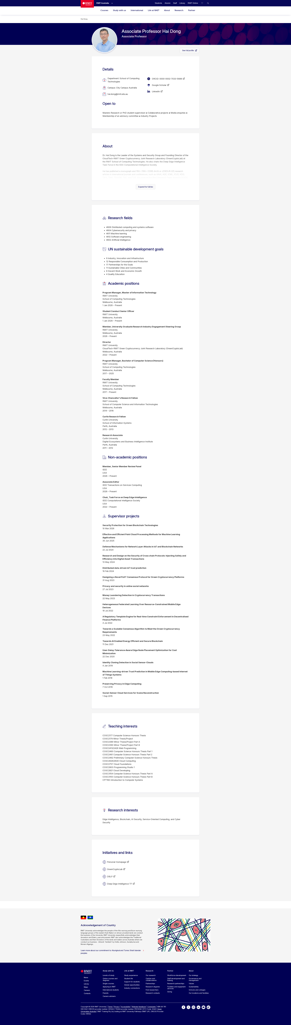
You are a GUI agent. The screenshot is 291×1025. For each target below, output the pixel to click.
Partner (191, 10)
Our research (151, 975)
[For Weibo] (208, 1007)
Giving (169, 992)
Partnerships (150, 983)
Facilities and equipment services (176, 987)
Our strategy (193, 975)
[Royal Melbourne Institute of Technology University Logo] (87, 4)
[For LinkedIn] (198, 1007)
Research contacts (153, 993)
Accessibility (125, 1007)
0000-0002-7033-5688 (170, 79)
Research (179, 10)
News (86, 977)
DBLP (110, 876)
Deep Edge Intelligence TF (119, 884)
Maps (86, 987)
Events (86, 981)
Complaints (151, 1007)
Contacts (87, 993)
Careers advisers (109, 996)
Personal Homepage (116, 862)
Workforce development (176, 975)
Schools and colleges (197, 990)
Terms (110, 1007)
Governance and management (195, 979)
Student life (128, 978)
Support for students (132, 982)
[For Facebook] (183, 1007)
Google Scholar (159, 85)
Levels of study (108, 975)
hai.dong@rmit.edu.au (118, 94)
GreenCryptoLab (114, 869)
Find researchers (152, 990)
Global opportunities (132, 985)
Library (86, 984)
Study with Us (108, 971)
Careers (87, 990)
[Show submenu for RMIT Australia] (111, 3)
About (167, 10)
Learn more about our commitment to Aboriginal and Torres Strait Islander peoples (111, 951)
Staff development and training (176, 979)
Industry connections (132, 988)
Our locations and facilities (199, 993)
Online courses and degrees (110, 979)
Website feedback (139, 1007)
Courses (104, 10)
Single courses (108, 983)
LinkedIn (156, 91)
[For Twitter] (188, 1007)
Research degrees (153, 987)
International (137, 10)
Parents (105, 993)
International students (111, 990)
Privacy (117, 1007)
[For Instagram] (193, 1007)
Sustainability (194, 987)
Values (191, 983)
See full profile (188, 50)
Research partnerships (175, 983)
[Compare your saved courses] (203, 3)
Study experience (131, 975)
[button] (208, 3)
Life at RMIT (153, 10)
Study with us (119, 10)
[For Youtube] (203, 1007)
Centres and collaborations (151, 979)
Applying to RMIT (109, 987)
